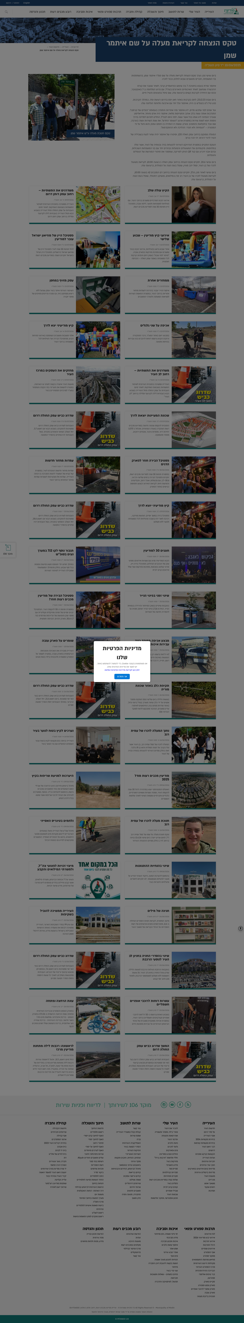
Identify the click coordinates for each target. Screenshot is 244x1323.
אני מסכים (122, 676)
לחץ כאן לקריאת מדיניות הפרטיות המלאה (122, 670)
